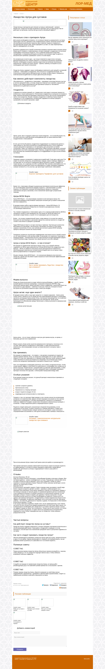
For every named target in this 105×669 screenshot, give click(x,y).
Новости (40, 9)
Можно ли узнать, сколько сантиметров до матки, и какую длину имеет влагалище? (79, 84)
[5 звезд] (19, 585)
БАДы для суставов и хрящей (18, 609)
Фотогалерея (31, 9)
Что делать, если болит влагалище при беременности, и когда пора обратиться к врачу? (78, 154)
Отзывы (54, 9)
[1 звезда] (14, 585)
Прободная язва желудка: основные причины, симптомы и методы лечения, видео (79, 277)
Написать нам (63, 9)
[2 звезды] (15, 585)
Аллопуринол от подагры (17, 622)
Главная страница (20, 9)
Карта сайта (87, 658)
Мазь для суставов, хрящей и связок (46, 609)
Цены (47, 9)
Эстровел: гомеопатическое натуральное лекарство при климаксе (44, 419)
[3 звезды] (17, 585)
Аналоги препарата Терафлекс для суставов (46, 174)
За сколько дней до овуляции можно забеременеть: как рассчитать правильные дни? (79, 130)
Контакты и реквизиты (76, 9)
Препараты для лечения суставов (33, 609)
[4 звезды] (18, 585)
